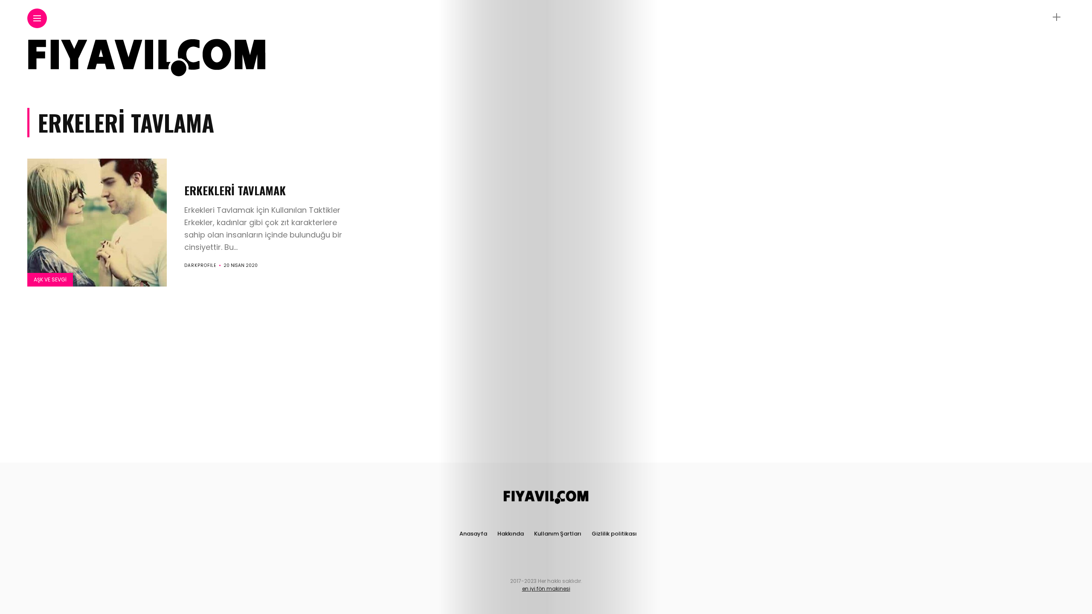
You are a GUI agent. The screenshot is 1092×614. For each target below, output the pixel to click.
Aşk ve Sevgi (50, 279)
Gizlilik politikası (614, 534)
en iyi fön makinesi (546, 588)
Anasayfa (473, 534)
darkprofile (200, 265)
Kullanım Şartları (557, 534)
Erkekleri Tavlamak (235, 190)
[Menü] (1056, 17)
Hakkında (510, 534)
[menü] (37, 18)
